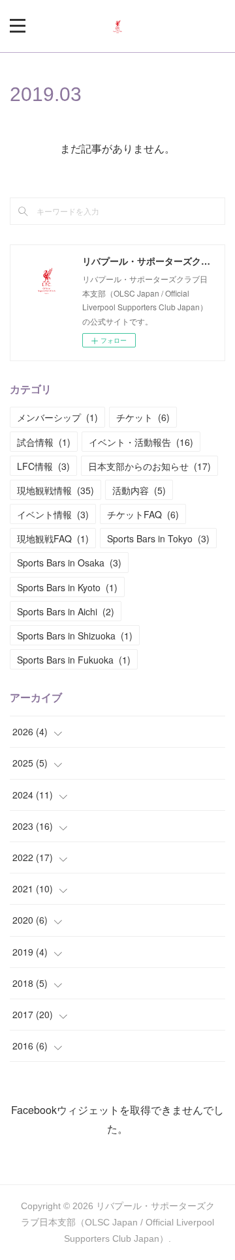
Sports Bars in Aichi (65, 611)
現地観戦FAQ (53, 538)
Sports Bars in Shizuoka (75, 635)
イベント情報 (53, 514)
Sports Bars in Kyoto (67, 587)
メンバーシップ (57, 417)
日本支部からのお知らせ (149, 466)
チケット (143, 417)
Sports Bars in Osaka (69, 562)
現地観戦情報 (55, 490)
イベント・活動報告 (141, 441)
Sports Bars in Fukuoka (74, 659)
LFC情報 (43, 466)
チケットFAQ (143, 514)
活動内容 (139, 490)
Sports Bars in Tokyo (158, 538)
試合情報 (43, 441)
